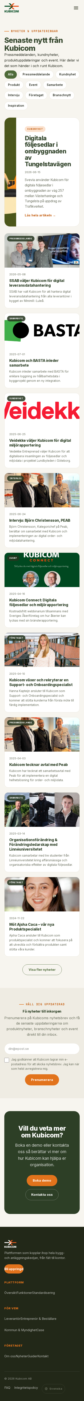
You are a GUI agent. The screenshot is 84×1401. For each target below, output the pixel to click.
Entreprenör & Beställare (38, 1318)
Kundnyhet (67, 74)
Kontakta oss (42, 1195)
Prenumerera (42, 1080)
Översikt (10, 1293)
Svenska (55, 1388)
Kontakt (42, 1356)
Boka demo (42, 1180)
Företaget (36, 95)
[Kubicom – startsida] (11, 8)
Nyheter (22, 1356)
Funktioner (24, 1293)
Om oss (10, 1356)
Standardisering (43, 1293)
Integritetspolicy (26, 1387)
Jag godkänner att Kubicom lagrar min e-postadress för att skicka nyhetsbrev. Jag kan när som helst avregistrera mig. (45, 1064)
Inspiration (16, 105)
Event (33, 85)
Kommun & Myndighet (20, 1330)
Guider (32, 1356)
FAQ (7, 1387)
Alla (10, 74)
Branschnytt (62, 95)
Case (40, 1330)
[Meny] (76, 8)
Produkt (14, 85)
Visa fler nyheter (42, 969)
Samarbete (55, 85)
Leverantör (12, 1318)
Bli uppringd (13, 1269)
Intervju (14, 95)
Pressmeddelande (36, 74)
